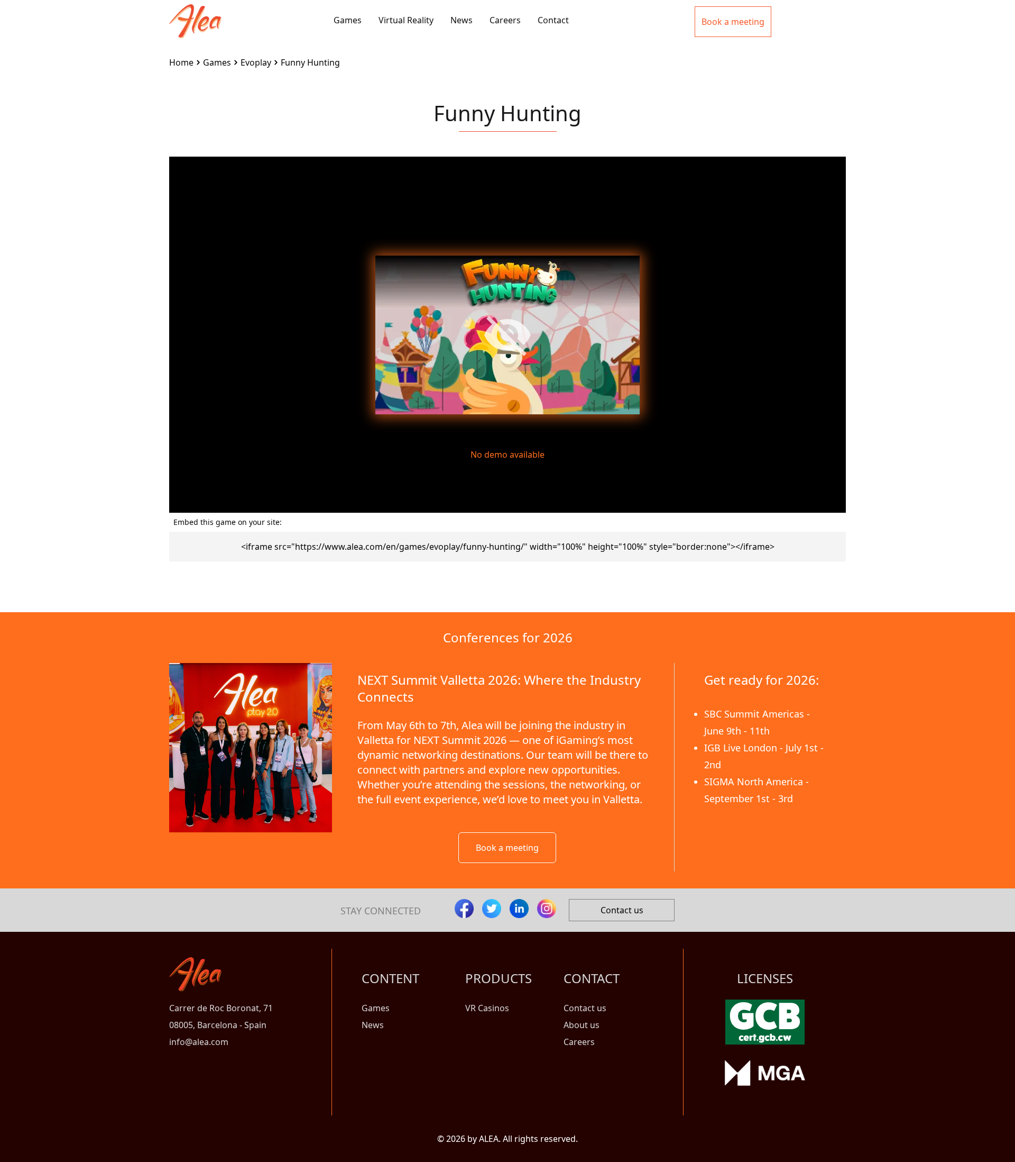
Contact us (622, 910)
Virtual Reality (406, 20)
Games (348, 20)
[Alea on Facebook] (464, 908)
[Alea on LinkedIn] (519, 908)
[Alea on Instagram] (546, 908)
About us (581, 1025)
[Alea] (195, 12)
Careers (505, 20)
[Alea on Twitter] (491, 908)
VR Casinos (487, 1008)
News (461, 20)
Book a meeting (507, 848)
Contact (553, 20)
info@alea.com (198, 1042)
